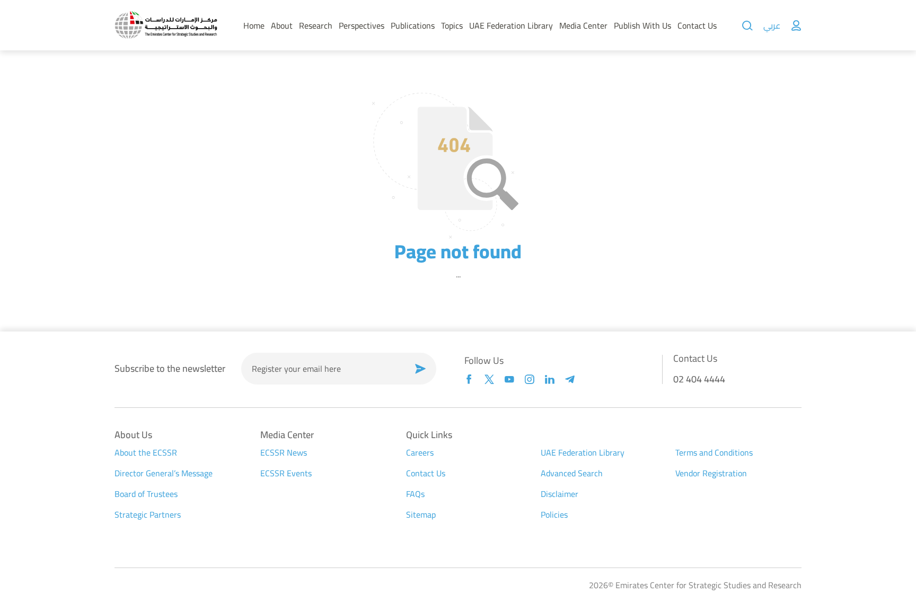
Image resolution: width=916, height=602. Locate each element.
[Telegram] (570, 379)
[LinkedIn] (549, 379)
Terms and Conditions (714, 452)
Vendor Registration (711, 473)
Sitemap (421, 514)
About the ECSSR (145, 452)
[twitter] (489, 379)
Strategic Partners (147, 514)
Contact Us (697, 25)
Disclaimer (559, 493)
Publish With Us (642, 25)
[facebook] (469, 379)
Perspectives (361, 25)
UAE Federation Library (511, 25)
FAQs (415, 493)
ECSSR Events (286, 473)
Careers (420, 452)
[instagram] (529, 379)
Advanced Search (572, 473)
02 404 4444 (699, 379)
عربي (771, 25)
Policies (554, 514)
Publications (413, 25)
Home (254, 25)
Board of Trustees (146, 493)
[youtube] (509, 379)
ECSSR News (283, 452)
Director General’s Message (163, 473)
